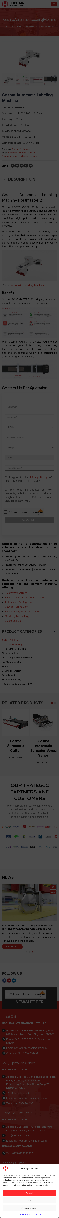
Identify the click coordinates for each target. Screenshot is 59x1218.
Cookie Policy (22, 1214)
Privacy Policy (35, 1214)
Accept (29, 1192)
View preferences (29, 1207)
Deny (29, 1200)
